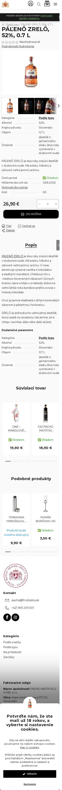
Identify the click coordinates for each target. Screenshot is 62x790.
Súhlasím (32, 774)
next (58, 414)
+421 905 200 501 (23, 607)
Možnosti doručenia (15, 187)
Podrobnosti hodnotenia (18, 46)
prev (3, 414)
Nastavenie (30, 784)
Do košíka (33, 214)
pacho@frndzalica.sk (25, 600)
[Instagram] (15, 617)
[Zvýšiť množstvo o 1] (56, 204)
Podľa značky (12, 642)
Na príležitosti (12, 652)
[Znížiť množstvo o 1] (39, 204)
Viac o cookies (29, 747)
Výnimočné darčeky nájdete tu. (36, 17)
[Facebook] (7, 617)
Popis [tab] (31, 245)
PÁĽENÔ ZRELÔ (12, 256)
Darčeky (8, 657)
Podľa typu (46, 118)
